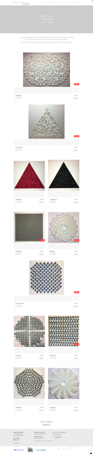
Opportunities (65, 2)
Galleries (45, 2)
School (40, 2)
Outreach (59, 2)
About (74, 2)
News (54, 2)
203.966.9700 (17, 438)
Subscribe (58, 437)
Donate (78, 2)
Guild (70, 2)
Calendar (50, 2)
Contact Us (17, 439)
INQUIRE (75, 98)
